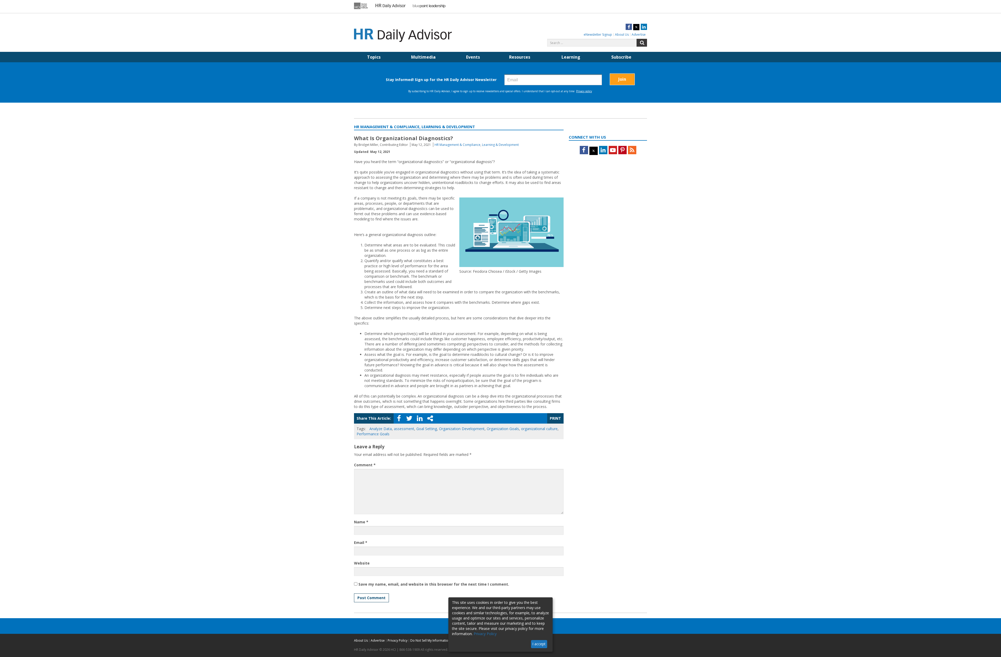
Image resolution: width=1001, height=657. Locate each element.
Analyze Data (380, 428)
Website (362, 563)
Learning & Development (500, 144)
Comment (365, 464)
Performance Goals (373, 433)
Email (360, 542)
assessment (404, 428)
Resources (519, 57)
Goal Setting (426, 428)
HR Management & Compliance (457, 144)
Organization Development (462, 428)
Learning (570, 57)
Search (642, 43)
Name (361, 521)
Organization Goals (503, 428)
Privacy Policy (397, 640)
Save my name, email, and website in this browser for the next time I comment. (433, 584)
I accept (539, 643)
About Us (622, 34)
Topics (374, 57)
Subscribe (621, 57)
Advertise (639, 34)
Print (555, 418)
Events (473, 57)
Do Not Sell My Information (430, 640)
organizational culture (539, 428)
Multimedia (423, 57)
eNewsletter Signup (598, 34)
